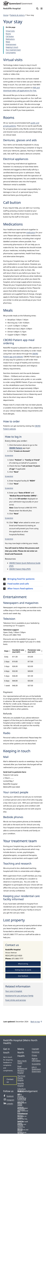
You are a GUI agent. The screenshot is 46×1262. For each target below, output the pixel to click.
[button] (23, 579)
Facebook (10, 1096)
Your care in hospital (13, 991)
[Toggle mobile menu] (42, 8)
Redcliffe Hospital (20, 1084)
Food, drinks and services (15, 1000)
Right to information (36, 1059)
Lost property (11, 53)
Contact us (10, 1080)
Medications (10, 39)
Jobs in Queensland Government (36, 1069)
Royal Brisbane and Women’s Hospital (22, 1069)
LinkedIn (10, 1104)
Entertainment (11, 44)
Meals (8, 42)
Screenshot (9, 455)
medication (30, 232)
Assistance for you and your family (19, 995)
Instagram (10, 1100)
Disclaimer (35, 1052)
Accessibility (36, 1064)
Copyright (35, 1049)
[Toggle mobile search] (37, 8)
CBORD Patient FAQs (17, 569)
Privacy (34, 1055)
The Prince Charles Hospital (21, 1078)
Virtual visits (10, 31)
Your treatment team (13, 50)
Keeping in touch (12, 47)
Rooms (8, 34)
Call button (10, 36)
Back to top (35, 1021)
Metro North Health (22, 1062)
